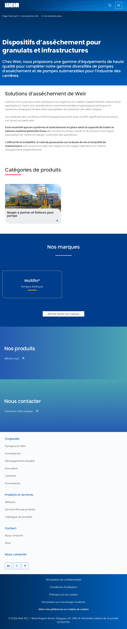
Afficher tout (11, 358)
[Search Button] (109, 5)
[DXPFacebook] (25, 565)
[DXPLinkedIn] (8, 565)
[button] (109, 5)
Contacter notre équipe (18, 411)
